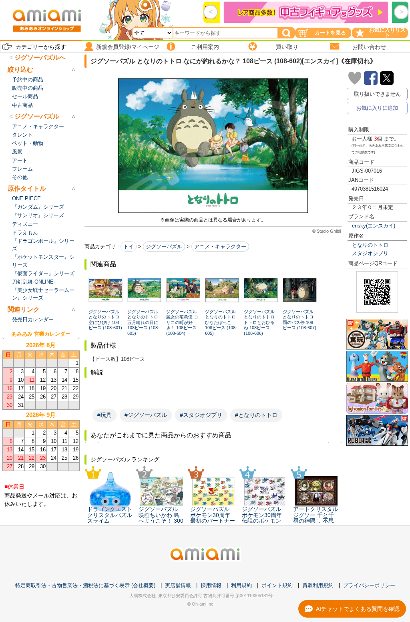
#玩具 (104, 415)
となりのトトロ (370, 245)
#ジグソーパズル (146, 415)
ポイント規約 (277, 585)
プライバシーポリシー (369, 585)
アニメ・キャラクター (220, 247)
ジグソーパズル (164, 247)
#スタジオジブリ (201, 415)
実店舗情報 (178, 585)
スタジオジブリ (370, 253)
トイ (128, 247)
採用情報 (211, 585)
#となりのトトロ (256, 415)
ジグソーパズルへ (40, 57)
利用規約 (241, 585)
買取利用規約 (318, 585)
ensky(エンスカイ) (373, 226)
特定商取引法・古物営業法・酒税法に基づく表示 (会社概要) (85, 585)
